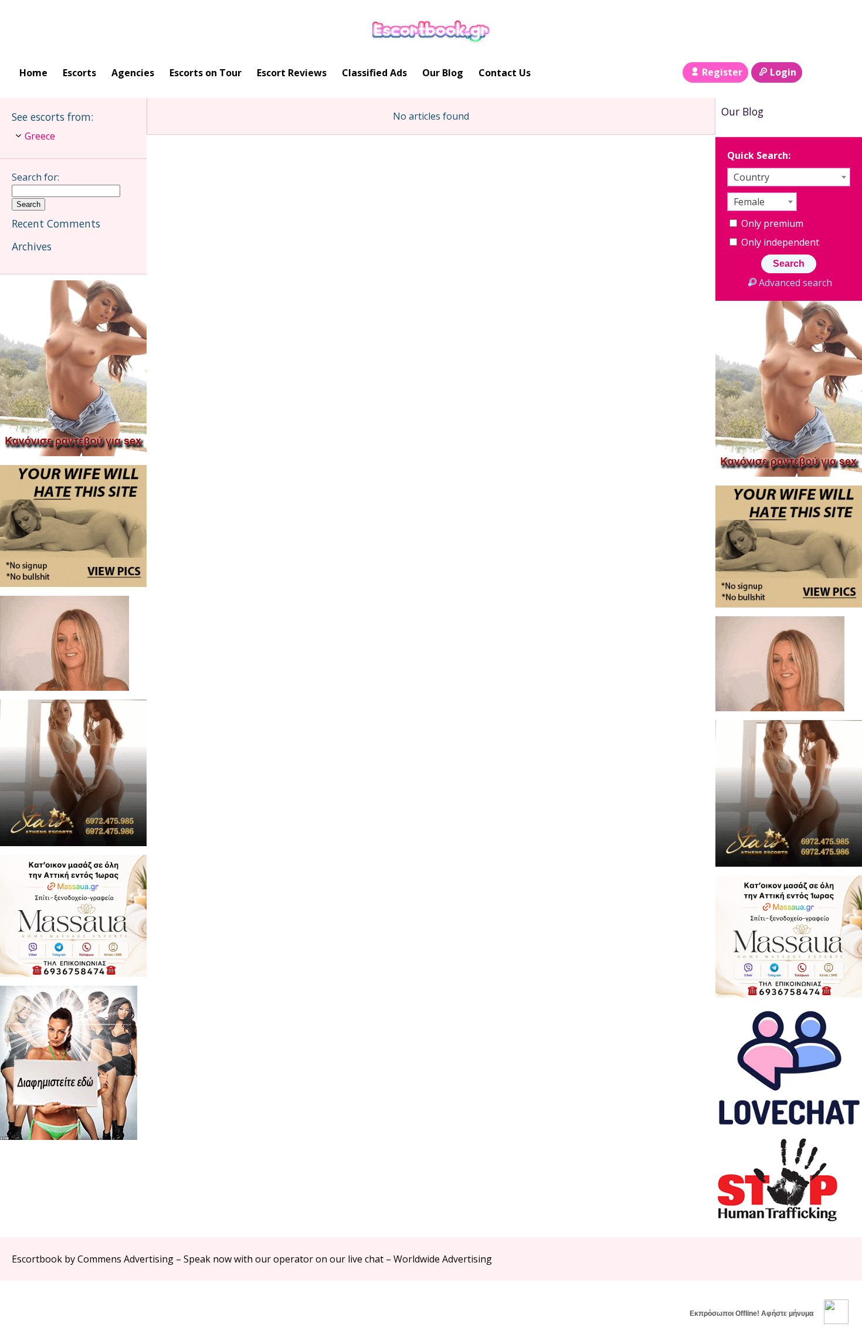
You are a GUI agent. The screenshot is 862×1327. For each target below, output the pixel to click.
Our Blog (442, 72)
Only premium (771, 223)
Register (722, 72)
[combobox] (788, 177)
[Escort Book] (431, 30)
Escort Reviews (292, 72)
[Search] (815, 72)
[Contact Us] (839, 72)
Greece (40, 136)
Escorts (79, 72)
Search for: (35, 177)
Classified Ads (374, 72)
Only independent (779, 242)
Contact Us (504, 72)
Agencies (132, 72)
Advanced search (795, 282)
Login (783, 72)
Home (33, 72)
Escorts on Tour (205, 72)
